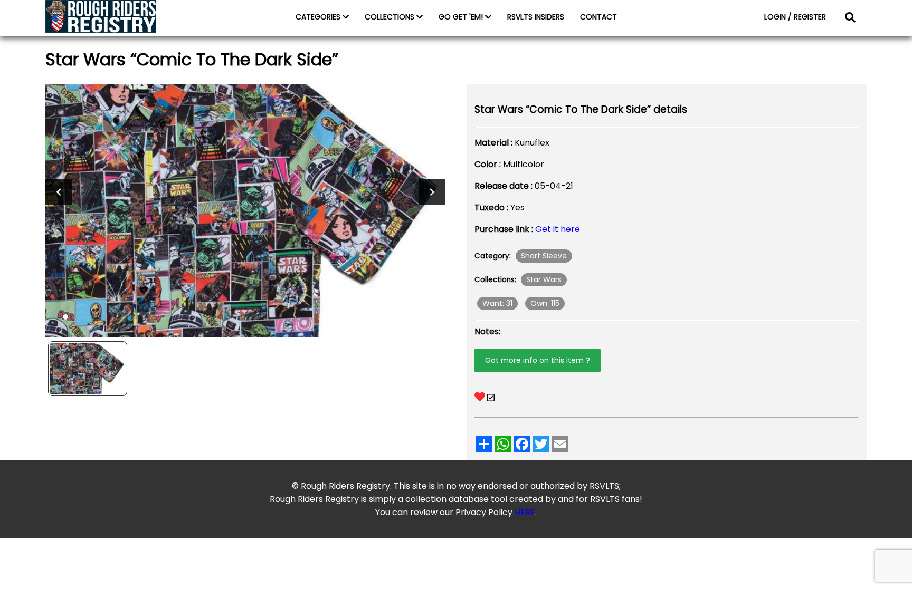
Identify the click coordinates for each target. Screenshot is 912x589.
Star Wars (544, 279)
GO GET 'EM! (462, 17)
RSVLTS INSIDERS (535, 17)
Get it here (557, 229)
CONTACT (598, 17)
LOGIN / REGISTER (795, 17)
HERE (525, 512)
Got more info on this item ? (537, 360)
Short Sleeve (544, 255)
